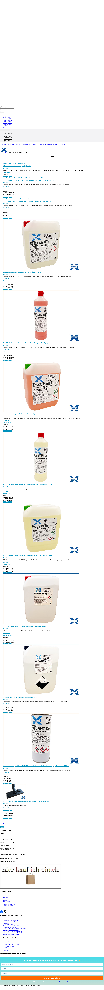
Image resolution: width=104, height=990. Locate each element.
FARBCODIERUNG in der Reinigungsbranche (14, 928)
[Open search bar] (1, 106)
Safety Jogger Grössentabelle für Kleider (13, 931)
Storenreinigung (7, 141)
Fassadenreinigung (8, 136)
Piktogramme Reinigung (9, 924)
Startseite (2, 152)
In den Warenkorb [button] (7, 176)
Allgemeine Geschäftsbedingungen (11, 907)
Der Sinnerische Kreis (8, 946)
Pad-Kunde (6, 923)
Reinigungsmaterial (7, 123)
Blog (4, 943)
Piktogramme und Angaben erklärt (11, 925)
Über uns (5, 947)
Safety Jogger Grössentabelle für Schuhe (13, 932)
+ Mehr (2, 827)
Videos (4, 898)
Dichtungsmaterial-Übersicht (10, 927)
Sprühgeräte (6, 125)
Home (4, 116)
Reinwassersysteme (7, 124)
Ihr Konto (5, 896)
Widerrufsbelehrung (8, 903)
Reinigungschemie (7, 120)
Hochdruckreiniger (7, 119)
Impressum (5, 950)
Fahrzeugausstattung (9, 134)
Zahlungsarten (6, 901)
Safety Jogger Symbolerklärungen (11, 934)
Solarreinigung (7, 140)
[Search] (0, 109)
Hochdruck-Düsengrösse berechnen (11, 920)
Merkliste (5, 897)
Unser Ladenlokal (7, 949)
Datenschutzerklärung (8, 905)
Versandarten (6, 900)
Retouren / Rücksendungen (9, 904)
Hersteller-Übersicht (8, 942)
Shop (6, 152)
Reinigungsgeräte (7, 121)
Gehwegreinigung (8, 137)
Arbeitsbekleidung (8, 133)
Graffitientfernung (8, 139)
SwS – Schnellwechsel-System (10, 921)
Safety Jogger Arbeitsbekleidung (11, 930)
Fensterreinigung (7, 117)
